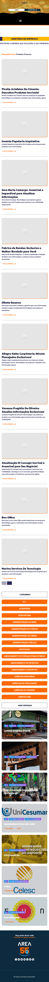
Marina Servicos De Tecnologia (21, 569)
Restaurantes (31, 757)
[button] (20, 21)
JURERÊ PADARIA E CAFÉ (17, 731)
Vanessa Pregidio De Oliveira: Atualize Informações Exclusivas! (23, 410)
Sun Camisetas (11, 917)
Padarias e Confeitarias (25, 726)
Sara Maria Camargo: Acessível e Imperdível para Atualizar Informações (22, 193)
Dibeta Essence (11, 303)
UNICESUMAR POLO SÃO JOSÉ (19, 824)
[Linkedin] (19, 959)
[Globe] (30, 959)
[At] (33, 959)
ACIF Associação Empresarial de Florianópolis (21, 791)
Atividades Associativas (18, 785)
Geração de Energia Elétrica (19, 881)
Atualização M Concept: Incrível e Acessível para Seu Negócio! (23, 464)
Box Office (8, 517)
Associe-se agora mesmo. (24, 937)
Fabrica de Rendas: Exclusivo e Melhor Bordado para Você (21, 249)
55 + (6, 726)
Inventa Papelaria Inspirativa (21, 141)
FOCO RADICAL (12, 855)
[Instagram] (16, 959)
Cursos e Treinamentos (33, 819)
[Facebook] (24, 959)
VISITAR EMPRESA (8, 102)
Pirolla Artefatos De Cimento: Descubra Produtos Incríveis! (20, 91)
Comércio (13, 726)
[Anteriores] (4, 583)
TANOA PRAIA (11, 762)
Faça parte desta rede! (24, 935)
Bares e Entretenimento (17, 757)
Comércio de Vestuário (17, 912)
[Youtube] (22, 959)
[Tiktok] (27, 959)
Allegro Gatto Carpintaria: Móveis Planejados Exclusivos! (23, 355)
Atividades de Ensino (16, 819)
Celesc (7, 886)
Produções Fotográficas (17, 850)
